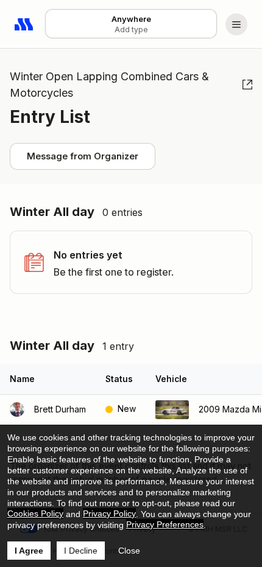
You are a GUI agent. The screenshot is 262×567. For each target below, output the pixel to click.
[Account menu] (236, 24)
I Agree (29, 550)
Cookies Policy (35, 513)
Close (129, 550)
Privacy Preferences (165, 524)
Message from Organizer (82, 156)
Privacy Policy (109, 513)
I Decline (80, 550)
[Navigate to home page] (24, 24)
